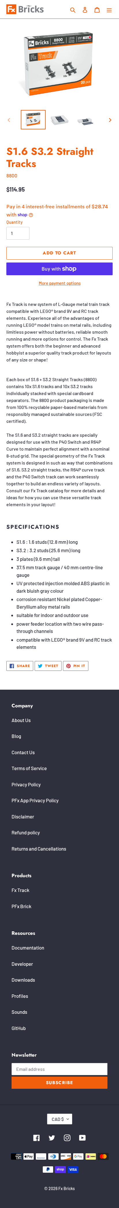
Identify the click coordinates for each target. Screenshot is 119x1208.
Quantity (14, 222)
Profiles (20, 996)
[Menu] (109, 9)
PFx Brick (21, 906)
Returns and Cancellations (39, 848)
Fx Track (20, 890)
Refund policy (26, 832)
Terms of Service (29, 768)
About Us (21, 720)
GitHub (19, 1028)
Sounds (19, 1012)
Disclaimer (23, 816)
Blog (16, 736)
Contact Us (23, 752)
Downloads (23, 980)
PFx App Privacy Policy (35, 800)
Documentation (28, 947)
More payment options (60, 283)
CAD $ (58, 1119)
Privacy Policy (26, 784)
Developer (22, 964)
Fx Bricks (66, 1188)
